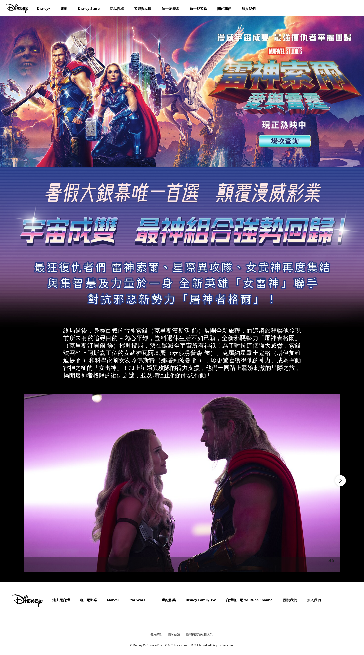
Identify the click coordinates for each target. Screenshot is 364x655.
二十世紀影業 (165, 600)
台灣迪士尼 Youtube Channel (249, 600)
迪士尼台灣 (61, 600)
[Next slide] (332, 483)
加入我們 (314, 600)
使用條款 (156, 634)
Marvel (113, 600)
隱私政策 (174, 634)
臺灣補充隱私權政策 (199, 634)
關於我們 (290, 600)
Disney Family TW (201, 600)
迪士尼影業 (88, 600)
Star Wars (137, 600)
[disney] (27, 600)
